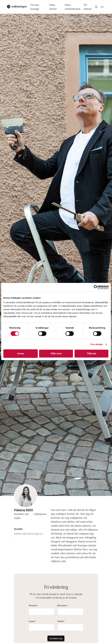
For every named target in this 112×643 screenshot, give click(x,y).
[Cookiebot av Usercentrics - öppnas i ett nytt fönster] (96, 287)
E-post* (32, 621)
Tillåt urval (56, 353)
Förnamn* (33, 605)
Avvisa (20, 353)
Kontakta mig (56, 638)
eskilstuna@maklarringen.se (28, 533)
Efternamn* (62, 605)
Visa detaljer (96, 344)
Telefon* (61, 621)
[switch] (42, 333)
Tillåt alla (91, 353)
